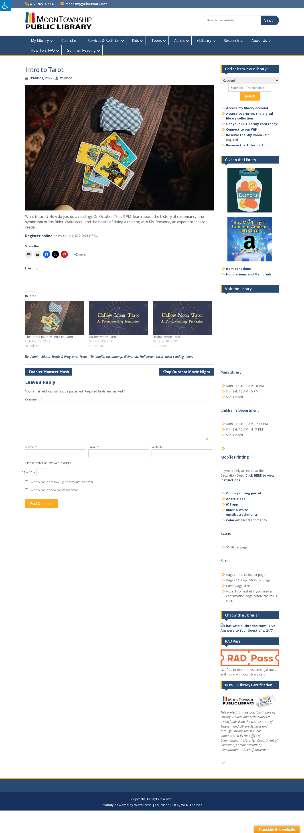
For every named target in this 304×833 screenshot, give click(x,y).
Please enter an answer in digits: (48, 463)
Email (93, 447)
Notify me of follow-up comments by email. (62, 482)
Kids (135, 40)
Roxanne (66, 78)
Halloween (147, 356)
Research (231, 40)
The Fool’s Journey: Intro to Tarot (49, 337)
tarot (159, 356)
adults (99, 356)
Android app (235, 499)
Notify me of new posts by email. (55, 490)
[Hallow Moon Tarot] (118, 318)
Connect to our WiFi (241, 129)
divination (131, 356)
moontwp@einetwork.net (86, 4)
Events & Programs (65, 356)
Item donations (238, 269)
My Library (40, 40)
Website (157, 447)
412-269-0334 (42, 4)
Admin (34, 356)
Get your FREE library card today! (252, 124)
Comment (33, 399)
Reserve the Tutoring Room (248, 145)
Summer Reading (81, 50)
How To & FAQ (43, 50)
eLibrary (204, 40)
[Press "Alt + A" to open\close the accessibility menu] (5, 5)
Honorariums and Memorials (249, 274)
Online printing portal (243, 493)
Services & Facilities (104, 40)
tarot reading (174, 356)
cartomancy (114, 356)
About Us (259, 40)
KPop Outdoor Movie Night (186, 371)
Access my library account (247, 108)
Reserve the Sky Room (244, 135)
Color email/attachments (246, 520)
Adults (179, 40)
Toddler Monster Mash (48, 371)
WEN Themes (192, 805)
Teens (156, 40)
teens (189, 356)
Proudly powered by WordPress (127, 805)
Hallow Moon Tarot (103, 337)
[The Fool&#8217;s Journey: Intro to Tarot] (54, 318)
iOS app (232, 504)
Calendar (68, 40)
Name (31, 447)
